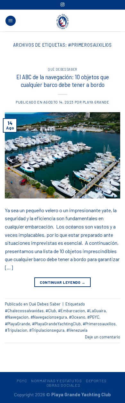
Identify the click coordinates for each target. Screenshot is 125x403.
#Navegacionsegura (48, 317)
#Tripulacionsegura (46, 330)
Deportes (96, 380)
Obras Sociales (63, 385)
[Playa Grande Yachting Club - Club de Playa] (62, 21)
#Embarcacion (71, 310)
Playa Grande (96, 102)
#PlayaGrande (17, 323)
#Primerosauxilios (99, 323)
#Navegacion (17, 317)
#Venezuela (77, 330)
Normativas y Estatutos (56, 380)
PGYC (22, 380)
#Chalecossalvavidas (24, 310)
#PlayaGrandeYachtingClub (56, 323)
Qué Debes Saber (62, 69)
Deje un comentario (102, 336)
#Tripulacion (16, 330)
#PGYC (93, 317)
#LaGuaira (96, 310)
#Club (51, 310)
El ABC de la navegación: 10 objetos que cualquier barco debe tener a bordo (62, 81)
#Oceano (77, 317)
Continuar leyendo (63, 282)
